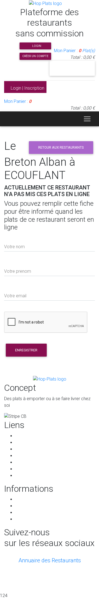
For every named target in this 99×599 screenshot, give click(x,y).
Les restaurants (30, 442)
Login (36, 46)
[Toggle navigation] (87, 119)
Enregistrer (26, 350)
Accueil (22, 435)
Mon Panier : (74, 50)
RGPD (20, 506)
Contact (23, 475)
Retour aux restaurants (61, 147)
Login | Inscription (27, 88)
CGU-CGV (24, 499)
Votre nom (14, 246)
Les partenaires (30, 455)
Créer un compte (35, 56)
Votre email (15, 295)
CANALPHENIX (49, 578)
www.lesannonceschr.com (62, 584)
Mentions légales (31, 512)
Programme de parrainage (40, 469)
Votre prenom (17, 271)
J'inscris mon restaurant (72, 68)
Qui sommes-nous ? (34, 449)
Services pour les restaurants (43, 462)
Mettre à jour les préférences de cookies (54, 519)
